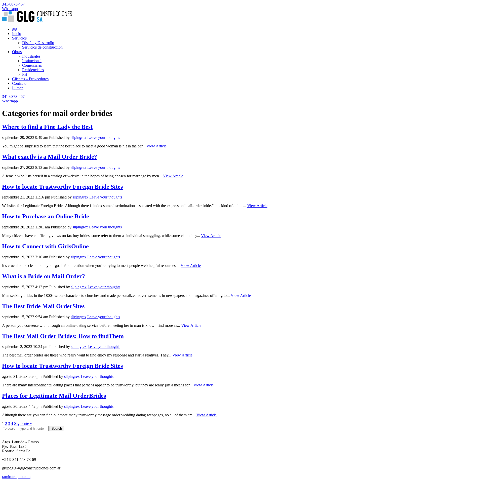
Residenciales (33, 70)
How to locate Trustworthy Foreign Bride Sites (62, 186)
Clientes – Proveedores (30, 79)
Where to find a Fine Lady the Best (47, 127)
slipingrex (78, 137)
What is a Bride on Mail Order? (43, 276)
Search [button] (57, 428)
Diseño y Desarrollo (38, 43)
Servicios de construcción (42, 47)
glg (14, 29)
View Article (156, 146)
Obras (17, 52)
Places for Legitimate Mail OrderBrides (54, 395)
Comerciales (32, 65)
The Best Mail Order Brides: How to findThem (63, 336)
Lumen (17, 88)
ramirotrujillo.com (16, 476)
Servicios (19, 38)
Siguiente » (23, 423)
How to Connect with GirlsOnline (45, 246)
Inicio (16, 33)
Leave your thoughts (103, 137)
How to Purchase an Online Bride (45, 216)
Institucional (32, 61)
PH (24, 74)
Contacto (19, 83)
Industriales (31, 56)
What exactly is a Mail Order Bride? (49, 156)
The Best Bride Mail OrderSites (43, 306)
